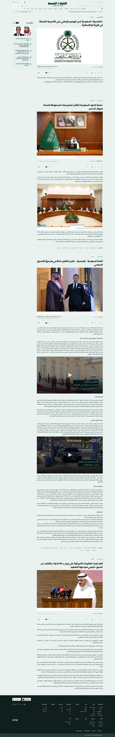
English (99, 2)
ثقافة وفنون (66, 8)
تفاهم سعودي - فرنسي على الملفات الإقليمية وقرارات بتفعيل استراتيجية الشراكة (21, 45)
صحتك (62, 707)
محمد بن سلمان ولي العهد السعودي (49, 548)
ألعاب (28, 8)
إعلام (70, 713)
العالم (78, 8)
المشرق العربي (99, 713)
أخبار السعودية (93, 248)
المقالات (86, 707)
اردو (92, 2)
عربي (102, 2)
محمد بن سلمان (63, 548)
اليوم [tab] (17, 22)
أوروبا (94, 709)
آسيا (94, 711)
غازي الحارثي (96, 317)
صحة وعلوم (61, 8)
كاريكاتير (85, 709)
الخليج (92, 17)
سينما (70, 711)
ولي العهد (94, 550)
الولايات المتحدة (92, 707)
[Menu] (102, 8)
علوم (62, 709)
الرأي (75, 8)
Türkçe (95, 2)
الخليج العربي (73, 248)
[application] (70, 375)
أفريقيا (94, 713)
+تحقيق (93, 725)
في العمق (40, 8)
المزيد (24, 8)
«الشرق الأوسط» (95, 67)
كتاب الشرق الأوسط (83, 711)
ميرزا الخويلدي (96, 613)
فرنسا (82, 550)
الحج (86, 248)
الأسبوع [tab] (14, 22)
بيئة (62, 711)
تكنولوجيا (55, 8)
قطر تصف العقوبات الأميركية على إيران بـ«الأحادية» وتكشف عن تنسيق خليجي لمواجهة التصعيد (22, 52)
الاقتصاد (71, 8)
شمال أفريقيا (99, 711)
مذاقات (45, 707)
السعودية (81, 248)
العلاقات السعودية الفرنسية (90, 548)
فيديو (36, 8)
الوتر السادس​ (68, 709)
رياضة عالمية (101, 725)
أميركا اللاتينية (92, 715)
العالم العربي (100, 17)
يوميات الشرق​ (50, 8)
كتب (70, 707)
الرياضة (44, 8)
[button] (70, 375)
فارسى (89, 2)
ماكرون (71, 548)
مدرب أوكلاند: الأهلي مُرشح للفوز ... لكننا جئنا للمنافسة (85, 11)
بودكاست (31, 8)
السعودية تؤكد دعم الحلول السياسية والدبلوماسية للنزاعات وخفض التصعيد (22, 58)
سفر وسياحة (45, 709)
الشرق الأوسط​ (83, 8)
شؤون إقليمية (100, 715)
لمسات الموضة (45, 711)
